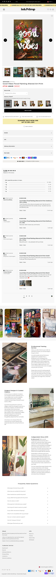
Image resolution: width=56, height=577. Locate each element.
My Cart (4, 550)
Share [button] (24, 210)
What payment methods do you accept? (16, 504)
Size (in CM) (7, 90)
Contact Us (4, 556)
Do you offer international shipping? (16, 510)
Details (6, 132)
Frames (31, 535)
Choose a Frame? (8, 96)
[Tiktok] (8, 2)
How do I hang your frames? (14, 520)
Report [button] (21, 210)
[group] (11, 170)
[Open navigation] (8, 9)
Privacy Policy (5, 554)
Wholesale (31, 539)
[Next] (38, 2)
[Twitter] (10, 2)
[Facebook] (3, 2)
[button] (28, 82)
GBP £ (50, 1)
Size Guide (6, 152)
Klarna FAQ (31, 537)
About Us (31, 533)
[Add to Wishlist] (52, 16)
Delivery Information (9, 146)
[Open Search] (50, 9)
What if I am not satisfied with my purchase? (17, 513)
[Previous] (17, 2)
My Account (5, 548)
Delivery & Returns (6, 552)
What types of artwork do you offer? (15, 488)
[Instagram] (5, 2)
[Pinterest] (6, 2)
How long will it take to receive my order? (17, 507)
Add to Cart (28, 110)
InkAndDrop (13, 573)
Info (5, 139)
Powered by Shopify (21, 573)
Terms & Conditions (6, 558)
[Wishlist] (48, 9)
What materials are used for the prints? (16, 494)
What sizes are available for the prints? (16, 491)
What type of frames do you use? (15, 523)
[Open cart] (53, 9)
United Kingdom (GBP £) (46, 567)
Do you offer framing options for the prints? (17, 497)
